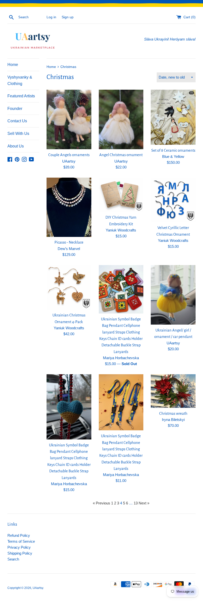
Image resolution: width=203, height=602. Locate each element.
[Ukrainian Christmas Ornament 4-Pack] (69, 287)
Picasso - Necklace (68, 242)
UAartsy (38, 588)
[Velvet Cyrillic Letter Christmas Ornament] (173, 200)
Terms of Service (21, 541)
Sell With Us (18, 133)
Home (12, 64)
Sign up (68, 17)
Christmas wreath (173, 413)
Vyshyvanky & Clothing (19, 80)
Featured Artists (21, 96)
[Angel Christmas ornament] (121, 119)
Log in (51, 17)
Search (13, 559)
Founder (14, 108)
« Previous (101, 503)
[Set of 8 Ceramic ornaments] (173, 117)
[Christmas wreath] (173, 391)
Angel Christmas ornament (121, 155)
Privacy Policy (19, 547)
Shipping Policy (19, 553)
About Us (15, 146)
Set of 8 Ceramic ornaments (173, 150)
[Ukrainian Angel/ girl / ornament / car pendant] (173, 295)
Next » (144, 503)
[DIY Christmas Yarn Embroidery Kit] (121, 195)
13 (136, 503)
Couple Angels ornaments (69, 155)
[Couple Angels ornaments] (69, 119)
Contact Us (17, 121)
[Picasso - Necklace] (69, 207)
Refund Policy (18, 535)
